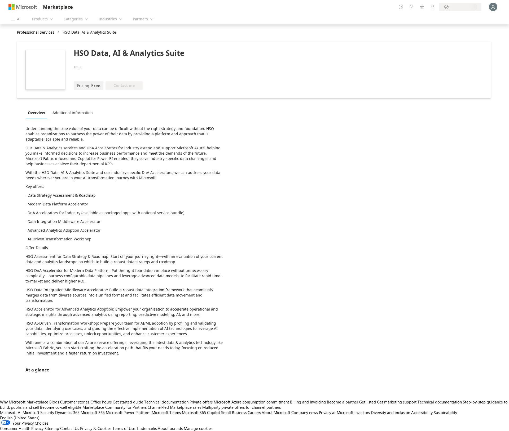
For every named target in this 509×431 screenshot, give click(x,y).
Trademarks (146, 428)
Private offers (201, 402)
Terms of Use (123, 428)
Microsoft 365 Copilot (201, 412)
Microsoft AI (10, 412)
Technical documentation (166, 402)
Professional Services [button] (35, 32)
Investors (362, 412)
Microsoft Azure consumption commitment (252, 402)
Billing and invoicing (308, 402)
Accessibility (422, 412)
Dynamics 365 (67, 412)
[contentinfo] (59, 32)
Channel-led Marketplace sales (174, 407)
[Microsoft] (22, 7)
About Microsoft (276, 412)
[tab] (37, 112)
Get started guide (128, 402)
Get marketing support (396, 402)
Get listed (367, 402)
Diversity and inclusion (390, 412)
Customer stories (74, 402)
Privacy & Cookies (95, 428)
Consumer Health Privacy (21, 428)
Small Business (234, 412)
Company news (304, 412)
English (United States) (20, 417)
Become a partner (342, 402)
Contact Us (69, 428)
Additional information (72, 112)
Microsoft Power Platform (128, 412)
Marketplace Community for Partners (114, 407)
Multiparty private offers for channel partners (241, 407)
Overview (36, 112)
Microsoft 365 (93, 412)
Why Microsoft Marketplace (24, 402)
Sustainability (445, 412)
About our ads (170, 428)
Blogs (54, 402)
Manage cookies (198, 428)
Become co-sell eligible (60, 407)
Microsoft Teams (166, 412)
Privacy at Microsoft (336, 412)
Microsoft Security (38, 412)
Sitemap (52, 428)
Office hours (101, 402)
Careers (254, 412)
